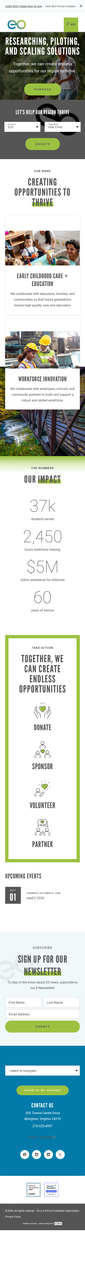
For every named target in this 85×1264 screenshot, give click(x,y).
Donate (42, 144)
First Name (16, 1002)
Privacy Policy (13, 1216)
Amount (12, 124)
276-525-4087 (42, 1126)
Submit (43, 1026)
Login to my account (43, 1090)
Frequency (53, 124)
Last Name (54, 1002)
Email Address (18, 1014)
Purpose (43, 89)
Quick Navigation (20, 1070)
